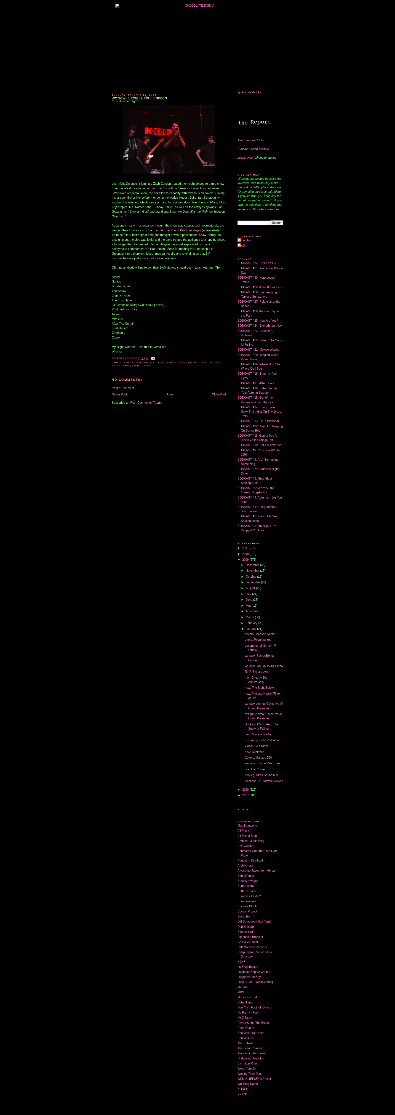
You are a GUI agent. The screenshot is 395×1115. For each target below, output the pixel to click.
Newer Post (119, 394)
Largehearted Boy (249, 977)
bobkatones (245, 157)
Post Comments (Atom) (146, 402)
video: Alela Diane (257, 746)
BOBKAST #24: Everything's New (260, 325)
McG (242, 245)
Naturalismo (245, 1002)
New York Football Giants (254, 1007)
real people (210, 362)
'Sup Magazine (247, 825)
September (253, 582)
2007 (246, 795)
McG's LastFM (247, 997)
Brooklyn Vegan (248, 881)
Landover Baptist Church (254, 972)
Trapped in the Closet (252, 1053)
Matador (243, 987)
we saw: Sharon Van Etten (262, 763)
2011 (246, 548)
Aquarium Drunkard (250, 860)
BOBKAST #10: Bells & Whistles (259, 445)
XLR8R (242, 1089)
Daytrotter (244, 916)
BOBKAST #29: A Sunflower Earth (260, 287)
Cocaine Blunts (248, 906)
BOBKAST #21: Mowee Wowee (258, 349)
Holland (159, 362)
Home (169, 394)
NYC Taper (245, 1017)
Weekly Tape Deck (250, 1073)
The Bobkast (246, 1043)
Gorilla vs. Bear (248, 942)
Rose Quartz (246, 1028)
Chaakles (245, 240)
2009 (246, 559)
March (250, 617)
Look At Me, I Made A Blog (255, 982)
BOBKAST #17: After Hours (256, 383)
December (253, 565)
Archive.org (245, 865)
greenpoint (143, 362)
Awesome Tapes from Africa (256, 870)
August (251, 588)
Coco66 (168, 188)
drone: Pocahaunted (258, 639)
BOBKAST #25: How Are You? (258, 320)
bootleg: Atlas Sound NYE (262, 775)
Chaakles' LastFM (249, 896)
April (249, 611)
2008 (246, 789)
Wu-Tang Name (248, 1084)
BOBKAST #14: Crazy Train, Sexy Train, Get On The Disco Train (259, 411)
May (249, 605)
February (252, 623)
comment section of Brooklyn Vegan (176, 230)
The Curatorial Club (250, 140)
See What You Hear (251, 1033)
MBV (241, 992)
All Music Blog (247, 836)
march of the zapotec (183, 362)
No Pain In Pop (248, 1012)
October (251, 576)
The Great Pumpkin (250, 1048)
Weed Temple (247, 1068)
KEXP (242, 961)
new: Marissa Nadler (258, 734)
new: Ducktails (254, 752)
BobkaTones (246, 876)
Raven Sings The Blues (253, 1022)
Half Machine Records (252, 947)
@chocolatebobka (249, 92)
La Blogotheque (248, 966)
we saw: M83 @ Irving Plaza (264, 666)
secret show (121, 365)
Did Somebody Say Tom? (254, 921)
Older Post (219, 394)
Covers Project (247, 911)
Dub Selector (246, 926)
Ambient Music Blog (251, 841)
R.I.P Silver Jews (256, 671)
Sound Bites (246, 1038)
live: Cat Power (255, 769)
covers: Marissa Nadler (260, 634)
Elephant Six (246, 932)
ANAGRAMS (246, 846)
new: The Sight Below (259, 687)
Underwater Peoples (251, 1058)
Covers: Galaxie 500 (258, 757)
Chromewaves (247, 901)
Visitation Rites (248, 1063)
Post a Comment (123, 388)
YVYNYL (243, 1094)
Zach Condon (141, 365)
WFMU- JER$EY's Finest (254, 1078)
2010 (246, 554)
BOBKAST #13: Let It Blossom (258, 421)
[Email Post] (153, 358)
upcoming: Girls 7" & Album (263, 740)
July (249, 594)
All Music (244, 830)
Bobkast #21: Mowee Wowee (264, 781)
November (253, 570)
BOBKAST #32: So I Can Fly (257, 263)
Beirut (154, 188)
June (249, 599)
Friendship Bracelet (250, 937)
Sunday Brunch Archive (253, 149)
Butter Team (246, 886)
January (251, 629)
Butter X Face (247, 891)
